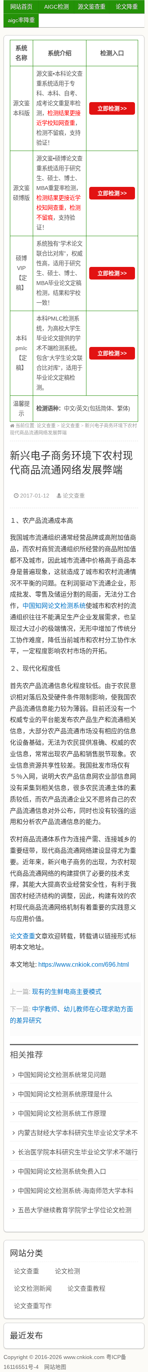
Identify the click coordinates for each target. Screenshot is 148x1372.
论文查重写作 (33, 1306)
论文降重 (127, 7)
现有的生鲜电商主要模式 (66, 991)
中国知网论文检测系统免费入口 (62, 1171)
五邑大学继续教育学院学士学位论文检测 (74, 1210)
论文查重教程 (86, 1288)
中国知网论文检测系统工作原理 (62, 1113)
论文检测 (67, 1271)
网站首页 (21, 7)
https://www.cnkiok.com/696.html (83, 964)
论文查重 (46, 425)
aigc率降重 (21, 20)
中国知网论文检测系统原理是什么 (65, 1094)
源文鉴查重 (91, 7)
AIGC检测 (56, 7)
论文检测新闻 (33, 1288)
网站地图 (55, 1367)
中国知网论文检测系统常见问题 (62, 1075)
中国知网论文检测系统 (54, 605)
